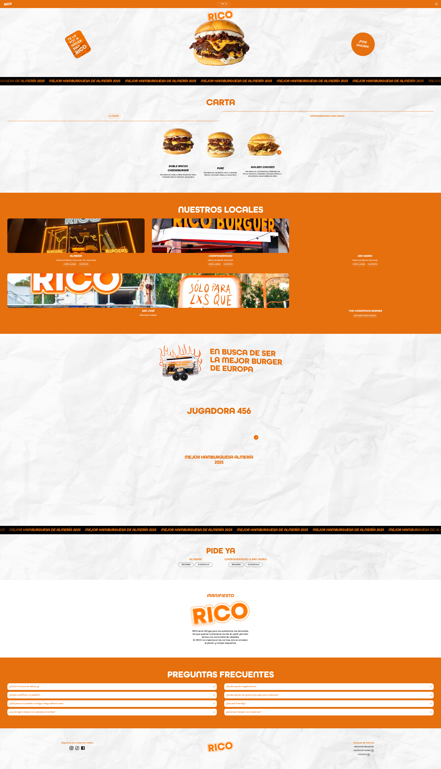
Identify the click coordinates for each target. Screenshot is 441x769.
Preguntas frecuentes (364, 747)
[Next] (279, 152)
